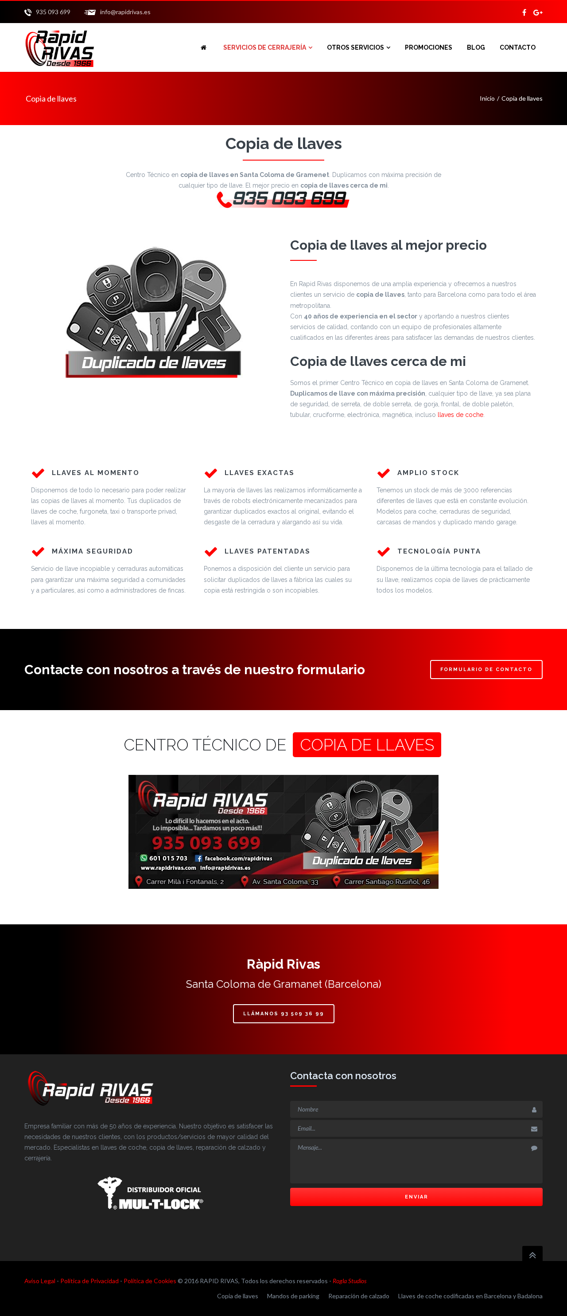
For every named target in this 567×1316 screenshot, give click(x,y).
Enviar (416, 1197)
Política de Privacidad (89, 1281)
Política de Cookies (150, 1281)
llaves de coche (460, 414)
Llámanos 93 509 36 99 (283, 1014)
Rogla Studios (349, 1281)
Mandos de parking (293, 1296)
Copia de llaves (237, 1296)
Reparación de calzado (358, 1296)
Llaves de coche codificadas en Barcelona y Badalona (470, 1296)
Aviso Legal (39, 1281)
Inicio (487, 98)
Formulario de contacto (486, 669)
